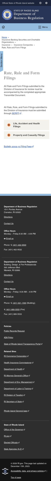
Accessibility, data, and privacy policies (27, 471)
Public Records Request (14, 331)
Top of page (16, 477)
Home (4, 37)
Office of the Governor (13, 429)
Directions (8, 275)
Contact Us (8, 223)
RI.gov (7, 436)
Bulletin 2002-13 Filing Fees (18, 146)
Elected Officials (11, 442)
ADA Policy (8, 337)
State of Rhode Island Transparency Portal (22, 344)
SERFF (15, 113)
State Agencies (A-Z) (13, 449)
